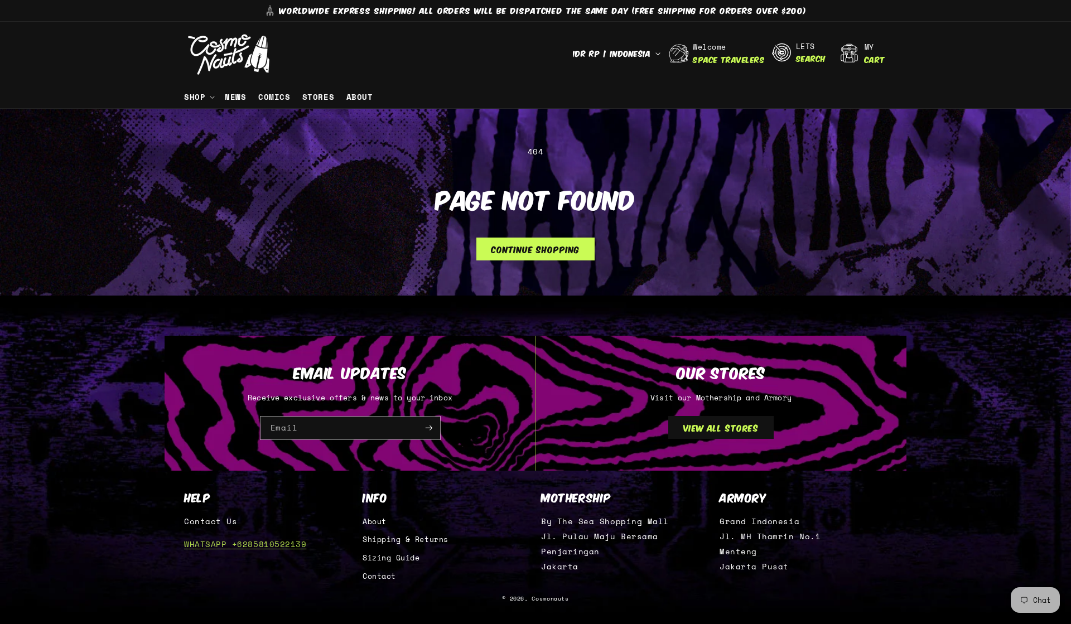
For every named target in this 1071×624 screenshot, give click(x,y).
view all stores (721, 427)
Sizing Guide (391, 558)
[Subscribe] (429, 428)
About (375, 521)
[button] (198, 97)
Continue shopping (535, 249)
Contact (379, 576)
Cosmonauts (550, 598)
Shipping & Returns (405, 539)
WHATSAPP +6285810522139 (245, 544)
